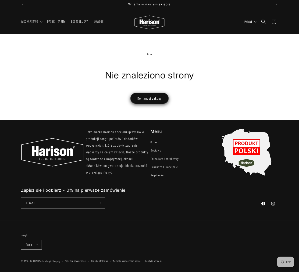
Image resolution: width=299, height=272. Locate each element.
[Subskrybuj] (100, 203)
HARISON (34, 261)
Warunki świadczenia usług (127, 260)
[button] (31, 21)
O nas (153, 142)
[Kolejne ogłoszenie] (276, 4)
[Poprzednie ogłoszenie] (23, 4)
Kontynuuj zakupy (149, 98)
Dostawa (155, 150)
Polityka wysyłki (153, 260)
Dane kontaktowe (99, 260)
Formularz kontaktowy (164, 159)
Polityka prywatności (75, 260)
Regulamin (157, 175)
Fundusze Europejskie (164, 167)
